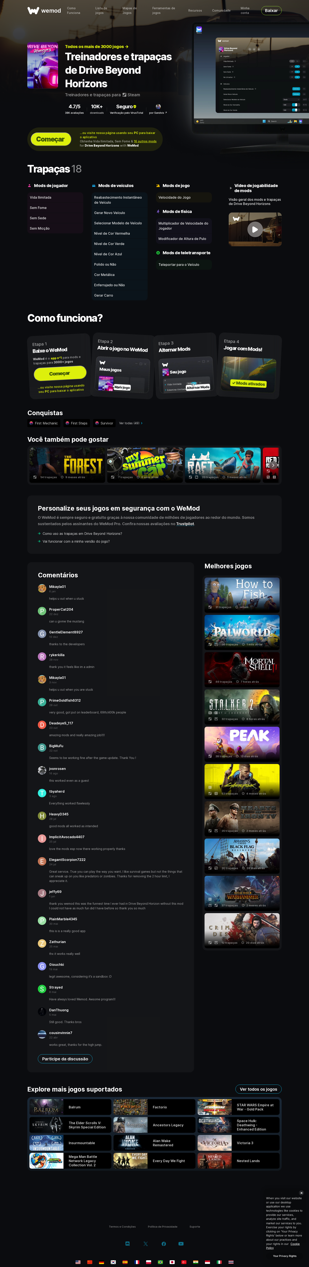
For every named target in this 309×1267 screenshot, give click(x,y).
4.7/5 (74, 106)
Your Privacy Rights (284, 1256)
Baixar (271, 10)
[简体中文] (89, 1262)
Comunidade (221, 10)
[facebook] (164, 1244)
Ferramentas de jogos (163, 10)
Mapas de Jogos (130, 10)
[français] (136, 1262)
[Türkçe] (183, 1262)
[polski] (148, 1262)
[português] (160, 1262)
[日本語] (172, 1262)
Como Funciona (73, 10)
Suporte (195, 1226)
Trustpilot (185, 524)
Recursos (195, 10)
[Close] (301, 1192)
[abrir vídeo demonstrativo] (255, 229)
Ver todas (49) (129, 423)
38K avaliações (74, 112)
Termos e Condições (122, 1226)
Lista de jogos (101, 10)
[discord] (127, 1244)
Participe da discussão (65, 1058)
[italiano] (219, 1262)
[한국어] (113, 1262)
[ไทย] (231, 1262)
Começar (50, 139)
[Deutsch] (101, 1262)
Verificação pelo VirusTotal (126, 112)
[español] (125, 1262)
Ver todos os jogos (258, 1089)
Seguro (124, 106)
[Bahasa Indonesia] (207, 1262)
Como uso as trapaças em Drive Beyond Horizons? (82, 533)
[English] (78, 1262)
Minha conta (245, 10)
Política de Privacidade (162, 1226)
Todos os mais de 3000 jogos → (97, 46)
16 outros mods (145, 141)
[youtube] (181, 1244)
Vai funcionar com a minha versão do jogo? (76, 541)
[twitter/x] (145, 1244)
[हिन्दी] (195, 1262)
